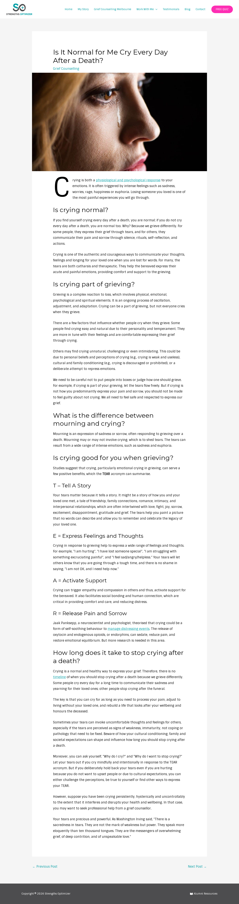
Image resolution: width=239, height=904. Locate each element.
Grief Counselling (66, 69)
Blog (187, 9)
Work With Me (145, 9)
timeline (59, 677)
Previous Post (44, 866)
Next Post (197, 866)
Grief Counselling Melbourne (112, 9)
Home (68, 9)
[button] (222, 9)
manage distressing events (128, 629)
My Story (83, 9)
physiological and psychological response (128, 180)
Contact (200, 9)
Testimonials (171, 9)
